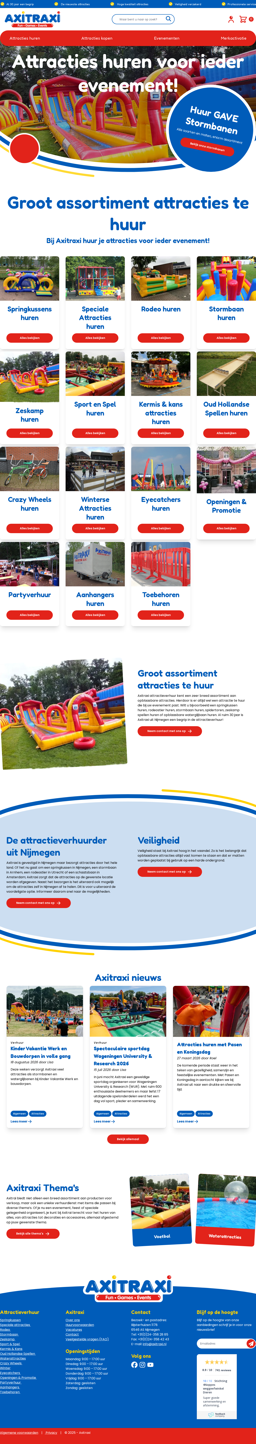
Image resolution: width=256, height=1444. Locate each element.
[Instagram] (142, 1365)
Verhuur (17, 1043)
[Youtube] (150, 1365)
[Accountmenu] (231, 19)
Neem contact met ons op (166, 731)
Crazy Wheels (11, 1363)
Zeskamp (7, 1339)
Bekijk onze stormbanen (207, 146)
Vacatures (74, 1329)
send (252, 1344)
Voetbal (162, 1236)
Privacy (51, 1432)
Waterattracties (225, 1236)
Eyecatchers (10, 1373)
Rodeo (5, 1329)
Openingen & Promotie (18, 1377)
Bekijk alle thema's (29, 1234)
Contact (72, 1334)
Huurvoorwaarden (80, 1325)
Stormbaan (9, 1334)
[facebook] (134, 1365)
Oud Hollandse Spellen (18, 1353)
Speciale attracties (15, 1325)
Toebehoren (10, 1392)
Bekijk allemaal (128, 1139)
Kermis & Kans (11, 1349)
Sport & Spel (10, 1344)
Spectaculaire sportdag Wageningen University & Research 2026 (123, 1055)
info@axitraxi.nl (154, 1344)
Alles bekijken (30, 338)
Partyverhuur (11, 1382)
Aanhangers (10, 1387)
